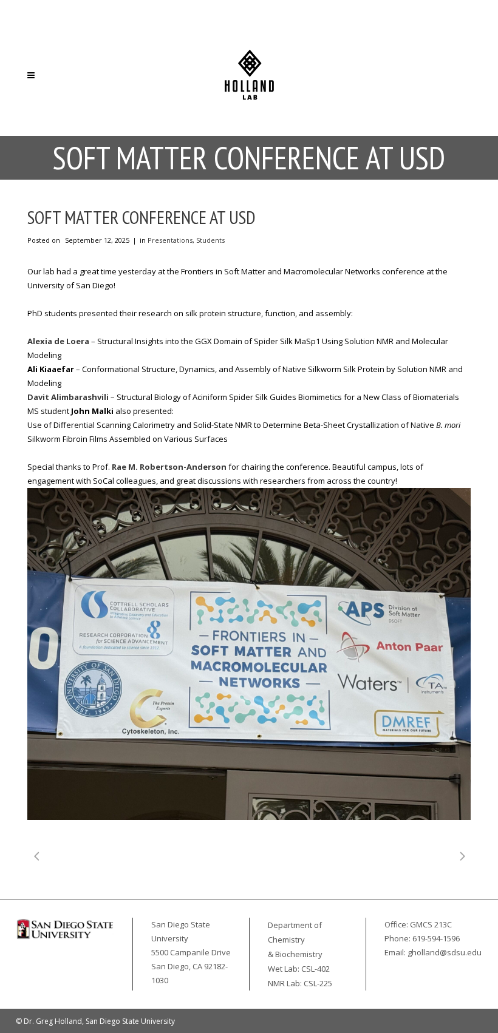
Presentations (170, 240)
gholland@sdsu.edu (445, 952)
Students (210, 240)
